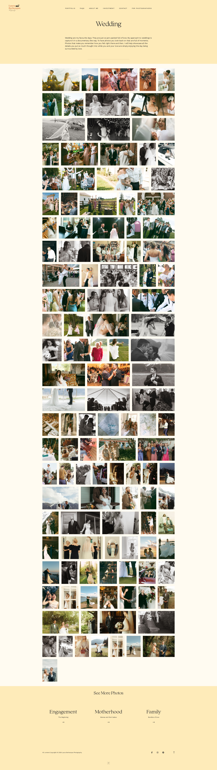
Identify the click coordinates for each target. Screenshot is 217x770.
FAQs (82, 8)
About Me (93, 8)
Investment (108, 8)
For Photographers (142, 8)
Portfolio (70, 8)
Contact (123, 8)
